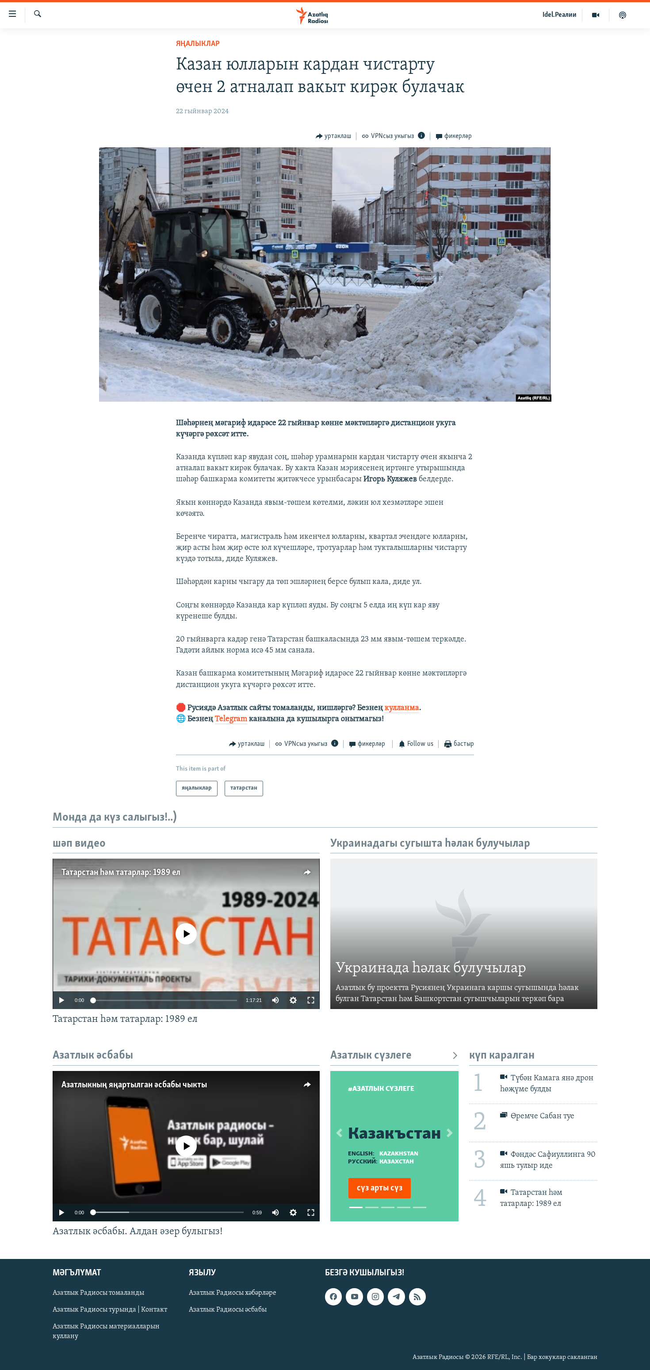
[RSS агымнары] (417, 1296)
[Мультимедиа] (595, 15)
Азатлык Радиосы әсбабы (228, 1309)
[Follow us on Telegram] (396, 1296)
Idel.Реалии (560, 15)
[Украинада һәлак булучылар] (463, 934)
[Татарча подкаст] (622, 15)
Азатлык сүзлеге (371, 1056)
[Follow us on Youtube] (354, 1296)
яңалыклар (198, 44)
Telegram (231, 719)
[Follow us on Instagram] (375, 1296)
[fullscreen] (311, 1000)
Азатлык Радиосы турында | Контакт (110, 1309)
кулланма (402, 708)
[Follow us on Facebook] (333, 1296)
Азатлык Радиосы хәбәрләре (232, 1293)
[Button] (334, 136)
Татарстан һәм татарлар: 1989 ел (120, 872)
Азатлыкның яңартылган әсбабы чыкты (134, 1085)
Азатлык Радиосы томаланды (98, 1293)
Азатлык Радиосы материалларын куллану (106, 1332)
